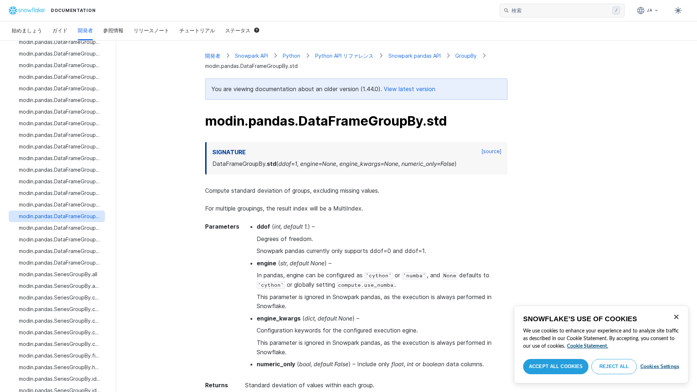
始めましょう (27, 30)
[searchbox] (560, 10)
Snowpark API (251, 56)
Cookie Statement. (587, 346)
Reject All (614, 366)
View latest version (409, 89)
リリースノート (151, 30)
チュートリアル (197, 30)
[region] (601, 344)
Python (291, 56)
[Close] (676, 317)
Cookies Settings (659, 366)
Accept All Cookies (556, 366)
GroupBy (466, 56)
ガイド (60, 30)
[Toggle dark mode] (678, 10)
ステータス (237, 30)
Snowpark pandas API (414, 56)
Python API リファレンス (344, 56)
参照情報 (113, 30)
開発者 (85, 30)
